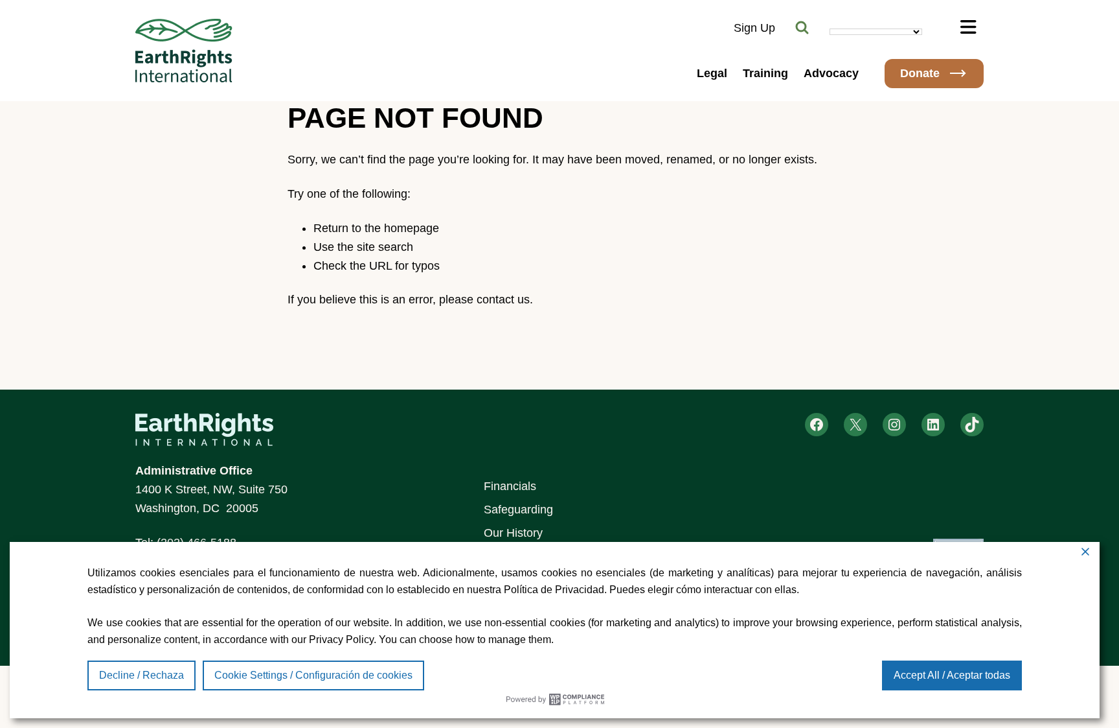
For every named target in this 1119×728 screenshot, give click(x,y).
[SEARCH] (802, 28)
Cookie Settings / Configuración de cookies (313, 675)
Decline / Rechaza (141, 675)
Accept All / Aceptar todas (952, 675)
